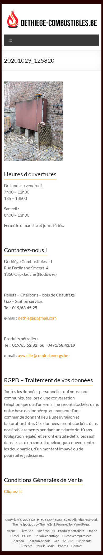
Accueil (12, 531)
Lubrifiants (83, 541)
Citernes (26, 546)
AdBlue (68, 541)
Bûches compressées (76, 536)
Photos (63, 546)
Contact (76, 546)
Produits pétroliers (71, 531)
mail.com (48, 317)
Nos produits (46, 531)
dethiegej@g (29, 317)
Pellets (26, 536)
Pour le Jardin (45, 546)
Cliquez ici (13, 491)
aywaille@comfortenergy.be (43, 355)
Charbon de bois (38, 541)
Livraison (27, 531)
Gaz (56, 541)
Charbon (18, 541)
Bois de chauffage (47, 536)
